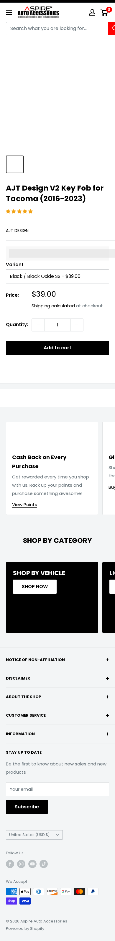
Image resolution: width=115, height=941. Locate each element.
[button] (20, 211)
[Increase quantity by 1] (77, 325)
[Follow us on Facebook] (10, 864)
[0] (104, 12)
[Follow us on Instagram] (21, 864)
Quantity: (17, 324)
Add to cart (57, 347)
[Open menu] (9, 12)
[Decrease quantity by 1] (38, 325)
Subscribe (27, 806)
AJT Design (17, 230)
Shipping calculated (53, 306)
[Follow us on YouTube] (32, 864)
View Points (24, 504)
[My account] (92, 12)
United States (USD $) (29, 834)
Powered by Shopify (25, 928)
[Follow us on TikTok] (44, 864)
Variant (15, 264)
